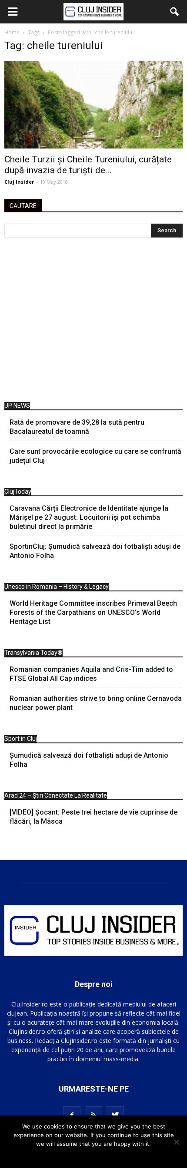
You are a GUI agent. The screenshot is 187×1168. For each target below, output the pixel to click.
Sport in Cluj (20, 738)
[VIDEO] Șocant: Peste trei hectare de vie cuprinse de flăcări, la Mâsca (93, 816)
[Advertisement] (93, 321)
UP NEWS (17, 405)
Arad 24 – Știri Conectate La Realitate (55, 795)
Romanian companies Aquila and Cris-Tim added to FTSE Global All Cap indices (91, 674)
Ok (93, 1155)
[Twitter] (115, 1115)
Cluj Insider (19, 181)
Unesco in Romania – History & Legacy (56, 586)
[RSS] (93, 1115)
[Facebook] (71, 1115)
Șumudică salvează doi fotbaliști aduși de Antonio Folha (89, 760)
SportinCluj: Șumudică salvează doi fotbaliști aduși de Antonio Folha (95, 551)
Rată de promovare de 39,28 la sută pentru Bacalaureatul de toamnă (77, 427)
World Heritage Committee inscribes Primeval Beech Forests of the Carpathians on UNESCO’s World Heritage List (93, 612)
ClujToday (17, 491)
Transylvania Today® (33, 652)
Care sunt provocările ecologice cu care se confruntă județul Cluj (95, 456)
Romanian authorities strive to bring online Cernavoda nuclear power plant (96, 703)
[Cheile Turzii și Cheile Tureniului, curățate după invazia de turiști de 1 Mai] (93, 104)
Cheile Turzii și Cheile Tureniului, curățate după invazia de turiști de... (88, 164)
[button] (175, 11)
